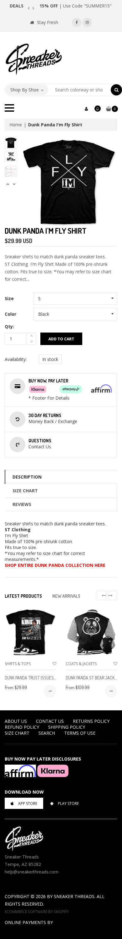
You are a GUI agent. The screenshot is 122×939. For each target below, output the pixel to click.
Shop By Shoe (24, 90)
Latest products (23, 596)
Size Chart (25, 491)
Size (9, 298)
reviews (22, 504)
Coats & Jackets (81, 663)
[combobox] (79, 90)
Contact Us (50, 721)
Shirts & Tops (18, 663)
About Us (16, 721)
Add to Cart (61, 339)
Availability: (16, 359)
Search (46, 733)
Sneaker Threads (74, 896)
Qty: (9, 326)
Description (27, 477)
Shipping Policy (66, 727)
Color (10, 314)
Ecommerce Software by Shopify (37, 911)
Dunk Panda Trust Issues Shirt (35, 677)
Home (15, 125)
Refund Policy (22, 727)
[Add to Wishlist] (54, 663)
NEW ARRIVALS (66, 596)
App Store (27, 803)
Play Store (68, 803)
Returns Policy (91, 721)
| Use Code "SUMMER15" (75, 6)
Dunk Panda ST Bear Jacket (92, 677)
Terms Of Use (79, 733)
